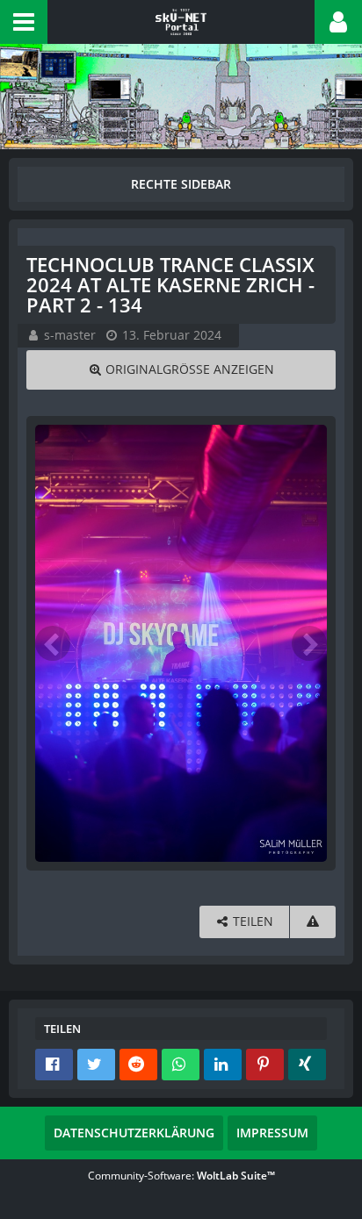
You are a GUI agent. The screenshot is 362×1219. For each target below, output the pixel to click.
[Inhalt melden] (313, 922)
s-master (70, 334)
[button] (23, 22)
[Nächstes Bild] (309, 643)
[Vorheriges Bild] (52, 643)
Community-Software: (181, 1175)
